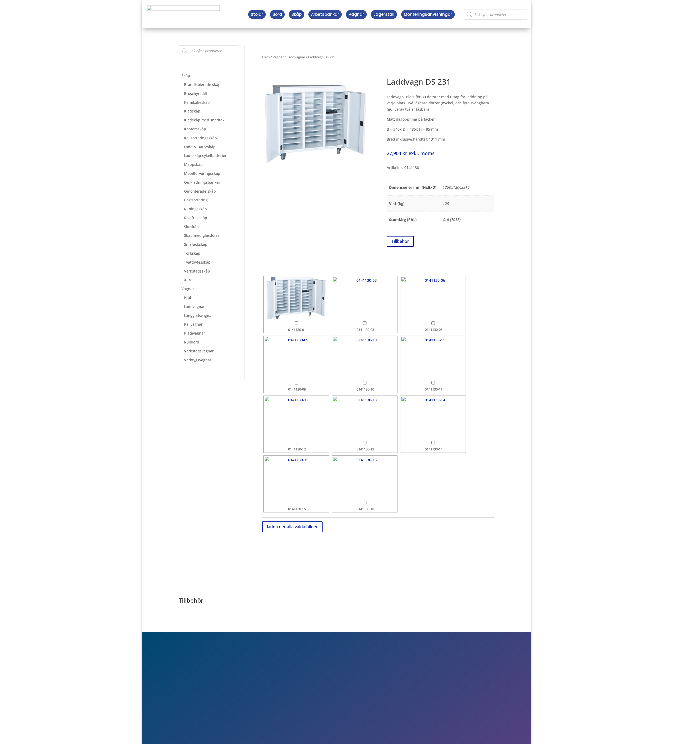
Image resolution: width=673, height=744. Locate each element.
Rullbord (191, 342)
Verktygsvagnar (197, 359)
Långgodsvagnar (198, 315)
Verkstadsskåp (197, 271)
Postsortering (196, 199)
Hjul (187, 297)
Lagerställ (384, 14)
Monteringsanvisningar (428, 14)
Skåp (297, 14)
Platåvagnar (194, 333)
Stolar (257, 14)
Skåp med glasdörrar (202, 235)
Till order (422, 685)
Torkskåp (192, 253)
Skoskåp (191, 226)
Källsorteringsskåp (200, 137)
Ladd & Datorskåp (200, 146)
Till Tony (421, 700)
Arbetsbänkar (325, 14)
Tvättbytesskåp (197, 262)
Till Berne (422, 692)
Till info (420, 677)
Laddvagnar (194, 306)
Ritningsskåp (195, 208)
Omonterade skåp (200, 191)
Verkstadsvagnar (199, 350)
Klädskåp (192, 111)
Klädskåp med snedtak (204, 119)
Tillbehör (400, 241)
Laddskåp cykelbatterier (205, 155)
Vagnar (356, 14)
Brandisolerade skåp (202, 84)
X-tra (188, 279)
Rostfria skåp (195, 217)
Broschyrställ (195, 93)
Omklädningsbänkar (202, 182)
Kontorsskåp (195, 128)
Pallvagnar (193, 324)
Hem (266, 57)
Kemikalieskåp (197, 102)
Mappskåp (193, 164)
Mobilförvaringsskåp (202, 173)
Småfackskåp (195, 244)
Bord (277, 14)
